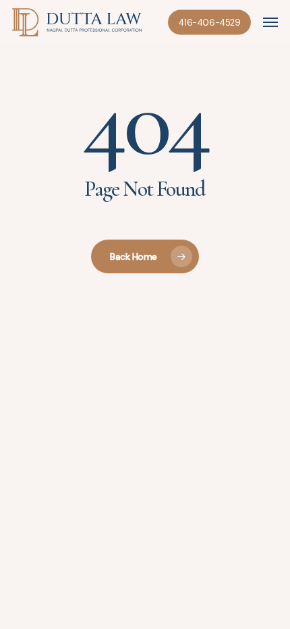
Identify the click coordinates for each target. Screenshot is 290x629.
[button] (270, 22)
